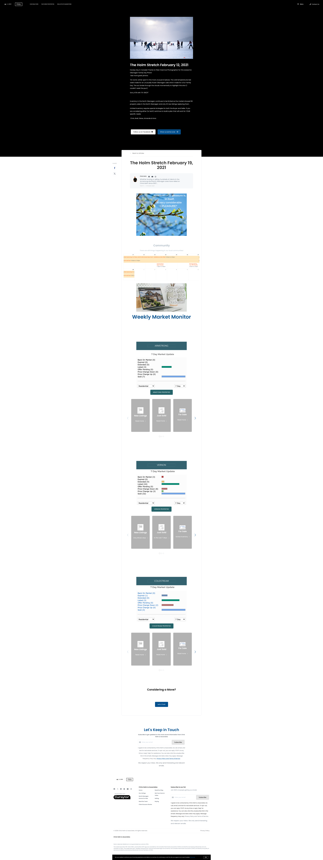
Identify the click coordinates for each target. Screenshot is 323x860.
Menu (301, 4)
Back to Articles (138, 153)
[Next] (195, 418)
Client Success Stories (145, 804)
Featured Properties (47, 4)
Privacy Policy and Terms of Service (168, 759)
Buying (157, 801)
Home (140, 790)
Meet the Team (143, 801)
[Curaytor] (122, 799)
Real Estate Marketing (64, 4)
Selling (157, 798)
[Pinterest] (124, 789)
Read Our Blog (159, 790)
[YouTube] (128, 789)
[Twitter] (117, 789)
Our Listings (142, 793)
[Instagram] (131, 789)
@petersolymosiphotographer (159, 75)
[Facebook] (114, 789)
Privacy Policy (204, 831)
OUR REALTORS (34, 4)
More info (192, 857)
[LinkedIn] (121, 789)
